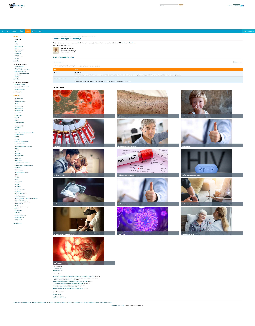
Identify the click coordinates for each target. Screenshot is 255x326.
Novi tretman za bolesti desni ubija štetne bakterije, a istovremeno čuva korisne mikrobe (73, 278)
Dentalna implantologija (20, 84)
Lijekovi (34, 31)
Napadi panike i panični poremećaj (22, 162)
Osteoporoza (17, 167)
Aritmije (16, 103)
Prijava (229, 5)
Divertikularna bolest (19, 122)
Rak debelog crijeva (19, 56)
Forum (28, 31)
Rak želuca (17, 195)
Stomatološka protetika (20, 89)
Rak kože (17, 188)
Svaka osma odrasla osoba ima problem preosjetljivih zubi (66, 285)
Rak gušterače (18, 182)
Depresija (17, 117)
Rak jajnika (17, 184)
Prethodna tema (58, 62)
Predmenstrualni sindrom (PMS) (21, 172)
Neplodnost (17, 163)
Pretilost (16, 174)
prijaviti (77, 42)
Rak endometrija (18, 181)
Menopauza (17, 151)
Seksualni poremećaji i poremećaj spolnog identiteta (26, 198)
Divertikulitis (17, 124)
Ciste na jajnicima (18, 112)
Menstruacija (17, 153)
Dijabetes (17, 118)
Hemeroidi (17, 137)
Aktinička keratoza (19, 98)
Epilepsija (17, 129)
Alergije (16, 43)
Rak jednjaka (17, 186)
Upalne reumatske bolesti (20, 215)
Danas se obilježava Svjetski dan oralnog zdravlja (65, 286)
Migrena (16, 156)
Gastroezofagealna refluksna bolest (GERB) (24, 132)
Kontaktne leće (18, 51)
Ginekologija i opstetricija (20, 71)
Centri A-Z (14, 31)
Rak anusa (17, 177)
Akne (16, 41)
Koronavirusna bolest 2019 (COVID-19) (23, 146)
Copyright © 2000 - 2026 (117, 305)
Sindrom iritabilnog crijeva (20, 200)
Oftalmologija (18, 74)
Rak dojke (17, 58)
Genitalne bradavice (19, 50)
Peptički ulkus (18, 169)
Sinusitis (16, 205)
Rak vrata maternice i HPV (20, 193)
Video (40, 31)
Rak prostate (17, 191)
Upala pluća (17, 212)
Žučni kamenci (18, 220)
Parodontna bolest (58, 268)
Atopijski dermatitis (19, 46)
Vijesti (7, 31)
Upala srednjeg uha (19, 214)
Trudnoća (17, 208)
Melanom (17, 150)
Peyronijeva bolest (19, 170)
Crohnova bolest (18, 115)
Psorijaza (17, 55)
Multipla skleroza (18, 160)
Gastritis (16, 131)
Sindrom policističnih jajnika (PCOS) (22, 201)
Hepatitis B (17, 139)
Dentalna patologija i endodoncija (22, 86)
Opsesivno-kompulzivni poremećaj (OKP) (24, 165)
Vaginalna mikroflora (19, 217)
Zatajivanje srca (18, 219)
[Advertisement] (127, 19)
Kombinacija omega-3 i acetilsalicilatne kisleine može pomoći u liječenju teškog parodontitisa (74, 276)
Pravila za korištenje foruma (129, 42)
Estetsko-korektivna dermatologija (22, 69)
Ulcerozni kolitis (18, 210)
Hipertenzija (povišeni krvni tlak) (22, 141)
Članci (21, 31)
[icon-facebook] (243, 6)
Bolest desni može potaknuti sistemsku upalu (64, 279)
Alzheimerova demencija (20, 101)
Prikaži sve (17, 61)
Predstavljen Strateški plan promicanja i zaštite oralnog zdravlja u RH (69, 283)
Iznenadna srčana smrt (20, 143)
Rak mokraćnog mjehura (20, 189)
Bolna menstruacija (19, 108)
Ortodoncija (17, 87)
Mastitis (16, 148)
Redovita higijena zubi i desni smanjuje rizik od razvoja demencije (68, 288)
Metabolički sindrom (19, 155)
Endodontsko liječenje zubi (60, 297)
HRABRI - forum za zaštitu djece (22, 73)
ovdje (98, 42)
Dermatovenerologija (19, 66)
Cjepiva (16, 48)
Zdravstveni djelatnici (248, 31)
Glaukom (17, 136)
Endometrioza (18, 127)
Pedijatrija (17, 76)
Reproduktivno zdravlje (20, 196)
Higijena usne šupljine (59, 296)
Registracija (237, 5)
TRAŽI (180, 5)
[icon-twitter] (242, 6)
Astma (16, 44)
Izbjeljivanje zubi (57, 294)
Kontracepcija (18, 53)
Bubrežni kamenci (19, 110)
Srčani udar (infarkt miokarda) (21, 207)
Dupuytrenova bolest (19, 125)
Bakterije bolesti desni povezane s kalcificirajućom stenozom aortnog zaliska (70, 281)
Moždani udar (18, 158)
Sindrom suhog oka (19, 203)
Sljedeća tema (237, 62)
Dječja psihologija (18, 68)
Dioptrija (16, 120)
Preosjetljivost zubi (58, 270)
